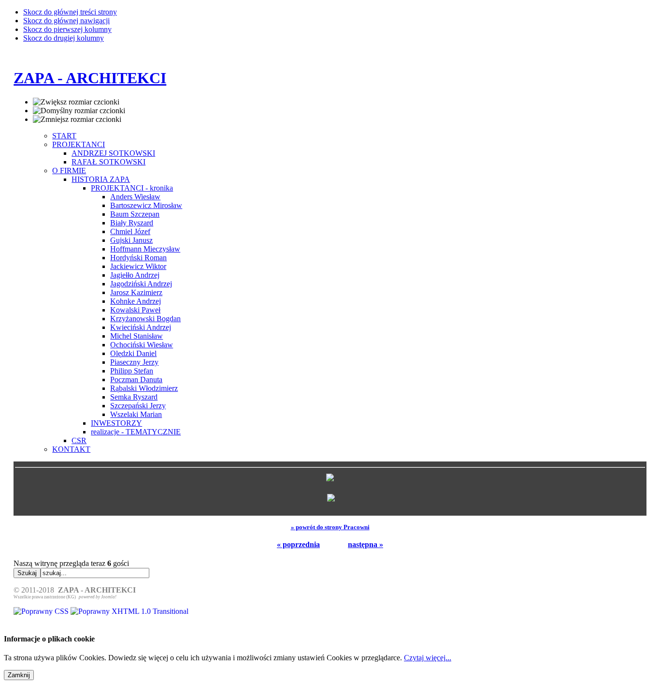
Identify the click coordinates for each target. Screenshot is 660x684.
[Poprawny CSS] (42, 611)
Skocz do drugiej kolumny (63, 38)
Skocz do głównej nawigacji (66, 20)
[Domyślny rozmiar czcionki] (79, 110)
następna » (365, 544)
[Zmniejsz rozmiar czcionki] (77, 119)
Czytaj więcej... (427, 658)
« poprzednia (298, 544)
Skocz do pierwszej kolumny (67, 29)
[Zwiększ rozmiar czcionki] (76, 102)
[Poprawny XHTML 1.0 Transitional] (129, 611)
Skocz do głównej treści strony (70, 12)
